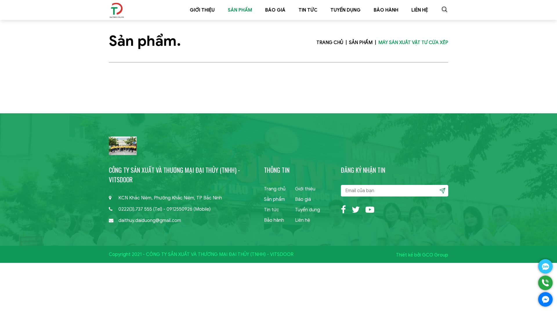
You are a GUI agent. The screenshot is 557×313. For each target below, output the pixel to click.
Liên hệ (419, 10)
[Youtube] (370, 208)
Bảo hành (386, 10)
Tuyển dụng (345, 10)
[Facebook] (343, 208)
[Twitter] (356, 208)
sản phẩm (360, 43)
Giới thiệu (202, 10)
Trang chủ (330, 43)
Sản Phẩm (240, 10)
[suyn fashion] (116, 10)
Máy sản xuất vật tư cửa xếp (413, 43)
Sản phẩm (274, 199)
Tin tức (308, 10)
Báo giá (275, 10)
